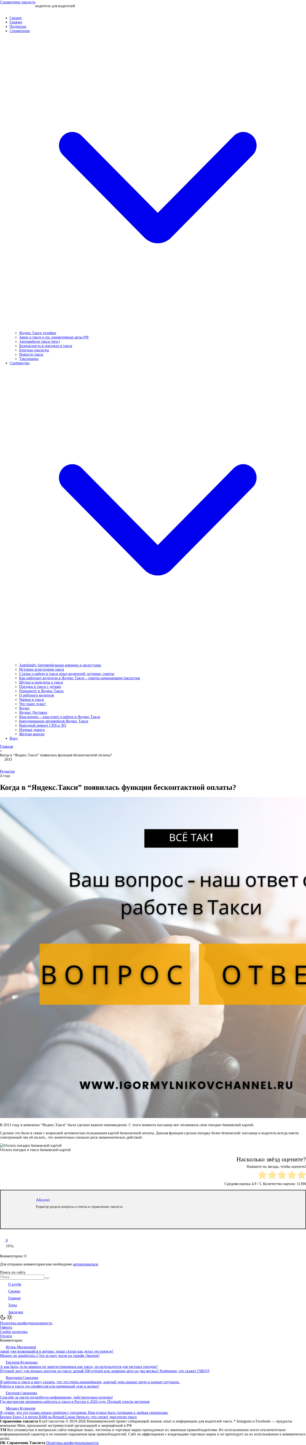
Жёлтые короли (31, 734)
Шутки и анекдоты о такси (41, 682)
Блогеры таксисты (34, 350)
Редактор (7, 771)
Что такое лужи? (32, 704)
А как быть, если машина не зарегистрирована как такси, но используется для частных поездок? (79, 1367)
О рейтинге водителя (36, 695)
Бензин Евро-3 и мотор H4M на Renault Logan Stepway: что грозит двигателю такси (68, 1417)
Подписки (18, 26)
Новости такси (31, 354)
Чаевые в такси (31, 699)
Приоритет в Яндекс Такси (41, 691)
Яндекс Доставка (33, 712)
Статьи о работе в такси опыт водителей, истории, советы (66, 674)
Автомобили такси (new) (39, 341)
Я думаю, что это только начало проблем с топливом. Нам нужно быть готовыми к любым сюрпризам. (84, 1413)
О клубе (14, 1284)
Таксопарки (28, 359)
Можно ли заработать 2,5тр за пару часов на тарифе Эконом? (50, 1356)
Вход (14, 738)
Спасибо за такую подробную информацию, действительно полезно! (56, 1397)
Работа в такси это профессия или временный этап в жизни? (49, 1386)
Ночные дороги (32, 730)
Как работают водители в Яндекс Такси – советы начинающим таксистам (79, 678)
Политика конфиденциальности (26, 1323)
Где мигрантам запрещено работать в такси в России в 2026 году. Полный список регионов (75, 1402)
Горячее (16, 22)
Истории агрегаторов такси (41, 669)
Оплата (6, 1336)
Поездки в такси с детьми (40, 687)
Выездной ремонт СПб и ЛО (42, 725)
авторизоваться (85, 1264)
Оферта (6, 1327)
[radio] (262, 1175)
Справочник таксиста (17, 2)
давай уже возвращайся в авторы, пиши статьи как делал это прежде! (56, 1351)
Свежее (16, 18)
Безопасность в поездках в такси (45, 346)
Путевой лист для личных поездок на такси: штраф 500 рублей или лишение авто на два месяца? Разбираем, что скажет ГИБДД (104, 1371)
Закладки (15, 1312)
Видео (24, 708)
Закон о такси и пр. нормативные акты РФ (54, 337)
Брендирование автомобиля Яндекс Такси (53, 721)
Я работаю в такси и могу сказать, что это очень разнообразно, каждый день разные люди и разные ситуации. (90, 1382)
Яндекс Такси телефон (37, 333)
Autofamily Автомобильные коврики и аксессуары (60, 665)
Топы (12, 1305)
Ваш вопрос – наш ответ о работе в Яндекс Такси (59, 717)
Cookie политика (13, 1332)
